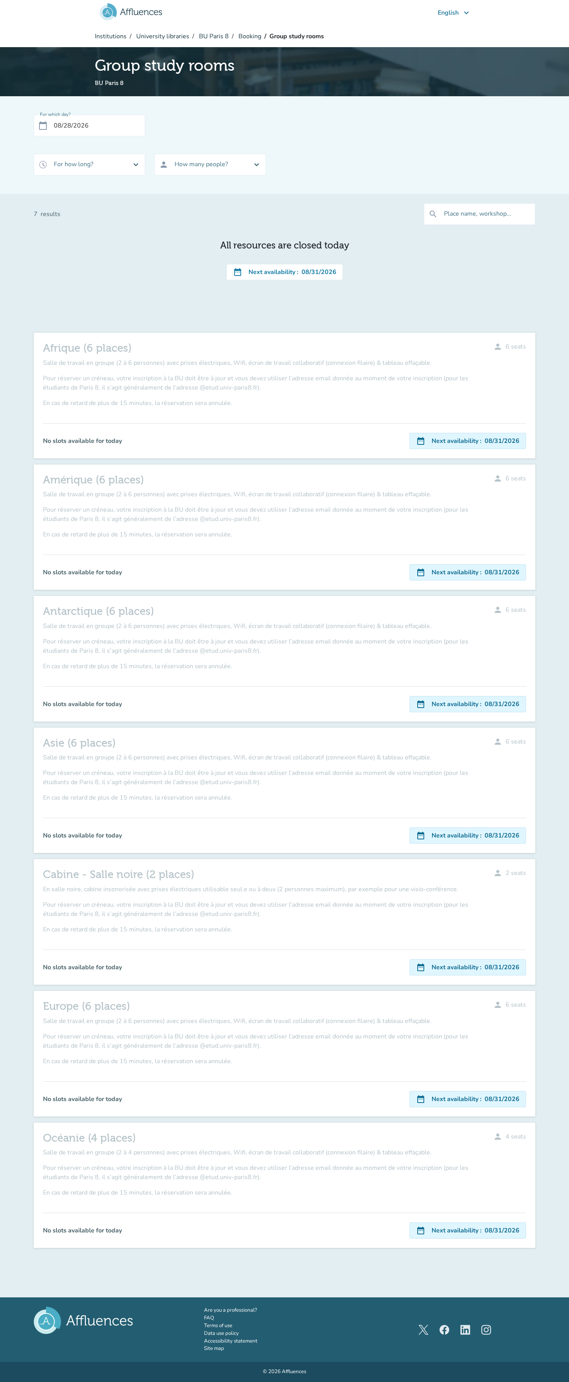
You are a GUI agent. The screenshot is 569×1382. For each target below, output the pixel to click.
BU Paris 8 (213, 36)
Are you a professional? (241, 1310)
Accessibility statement (230, 1341)
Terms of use (218, 1325)
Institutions (111, 36)
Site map (214, 1348)
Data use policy (221, 1333)
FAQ (209, 1317)
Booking (249, 36)
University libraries (162, 36)
